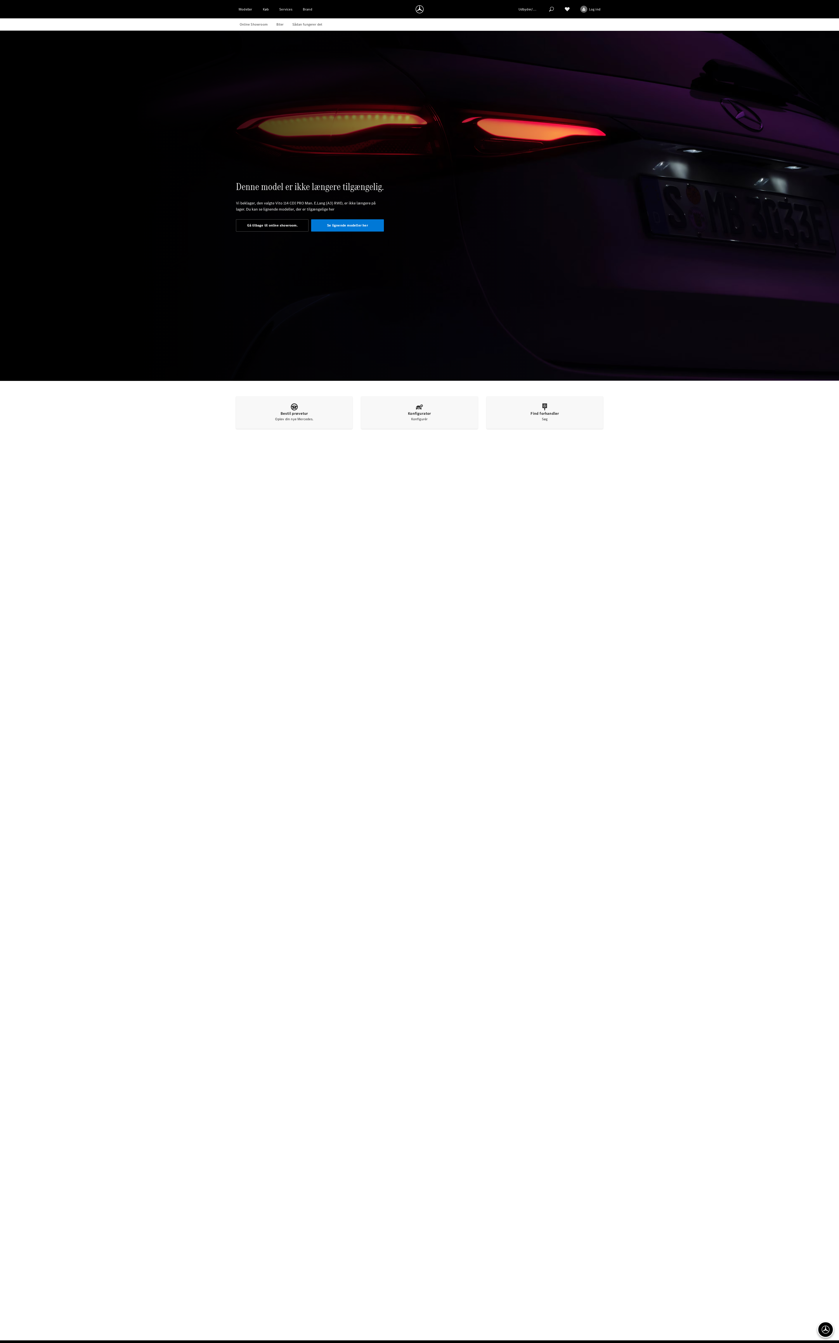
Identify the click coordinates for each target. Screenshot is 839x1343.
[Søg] (551, 9)
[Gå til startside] (419, 9)
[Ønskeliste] (567, 9)
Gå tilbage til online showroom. (272, 225)
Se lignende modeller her (347, 225)
